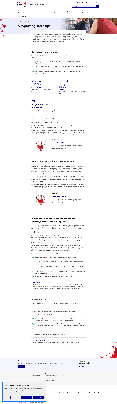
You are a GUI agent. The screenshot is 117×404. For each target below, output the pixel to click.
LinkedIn (83, 366)
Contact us (81, 2)
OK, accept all (38, 398)
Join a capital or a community (51, 383)
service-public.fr (85, 392)
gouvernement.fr (74, 392)
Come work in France (50, 380)
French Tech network (42, 11)
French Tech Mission (21, 11)
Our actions (32, 11)
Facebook (86, 366)
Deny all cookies (26, 398)
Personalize (15, 398)
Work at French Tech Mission (51, 375)
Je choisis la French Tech (57, 11)
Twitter (79, 366)
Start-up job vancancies (50, 378)
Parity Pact (37, 283)
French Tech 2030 (58, 143)
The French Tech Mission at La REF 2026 (88, 11)
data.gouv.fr (95, 392)
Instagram (90, 366)
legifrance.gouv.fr (63, 392)
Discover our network (36, 375)
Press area (90, 2)
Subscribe (21, 366)
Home (19, 16)
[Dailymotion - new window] (93, 366)
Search (97, 6)
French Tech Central (59, 197)
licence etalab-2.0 (41, 402)
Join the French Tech (71, 11)
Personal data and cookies (30, 390)
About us (19, 375)
